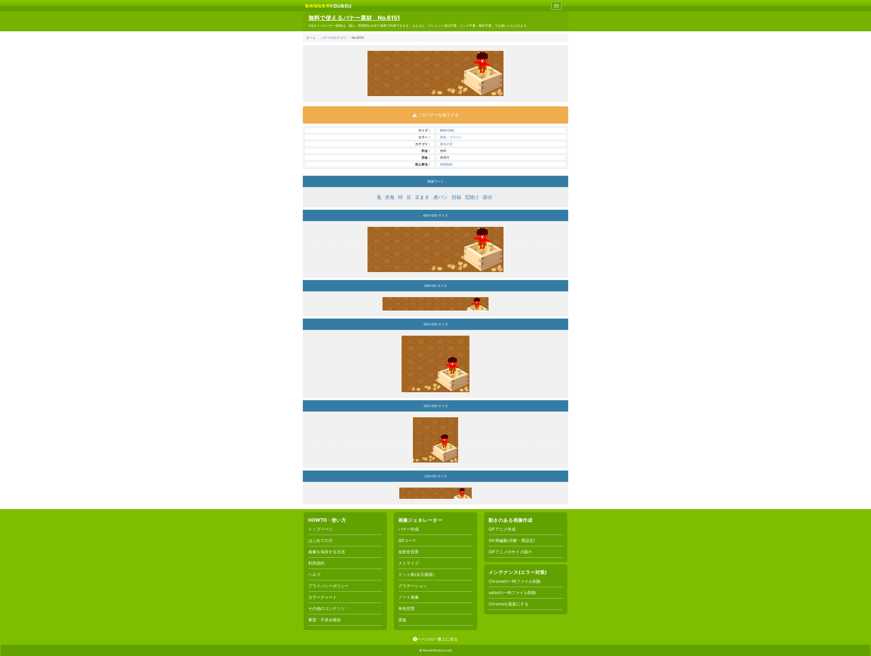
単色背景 (406, 608)
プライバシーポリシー (328, 585)
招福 (456, 197)
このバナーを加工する (438, 114)
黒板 (402, 619)
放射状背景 (408, 551)
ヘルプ (314, 574)
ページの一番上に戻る (437, 638)
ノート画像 (408, 597)
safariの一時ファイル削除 (512, 592)
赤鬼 (389, 197)
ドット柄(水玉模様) (416, 574)
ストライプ (408, 563)
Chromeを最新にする (508, 604)
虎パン (440, 197)
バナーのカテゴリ (333, 37)
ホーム (311, 37)
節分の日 (446, 144)
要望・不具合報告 (324, 619)
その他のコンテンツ (326, 608)
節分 (487, 197)
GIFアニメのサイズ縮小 (510, 551)
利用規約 (446, 164)
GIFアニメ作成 (502, 529)
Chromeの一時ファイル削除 (515, 581)
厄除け (472, 197)
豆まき (422, 197)
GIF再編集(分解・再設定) (512, 540)
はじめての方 (320, 540)
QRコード (407, 540)
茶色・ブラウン (451, 137)
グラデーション (412, 585)
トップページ (320, 529)
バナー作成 (408, 529)
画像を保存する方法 (326, 551)
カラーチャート (322, 597)
